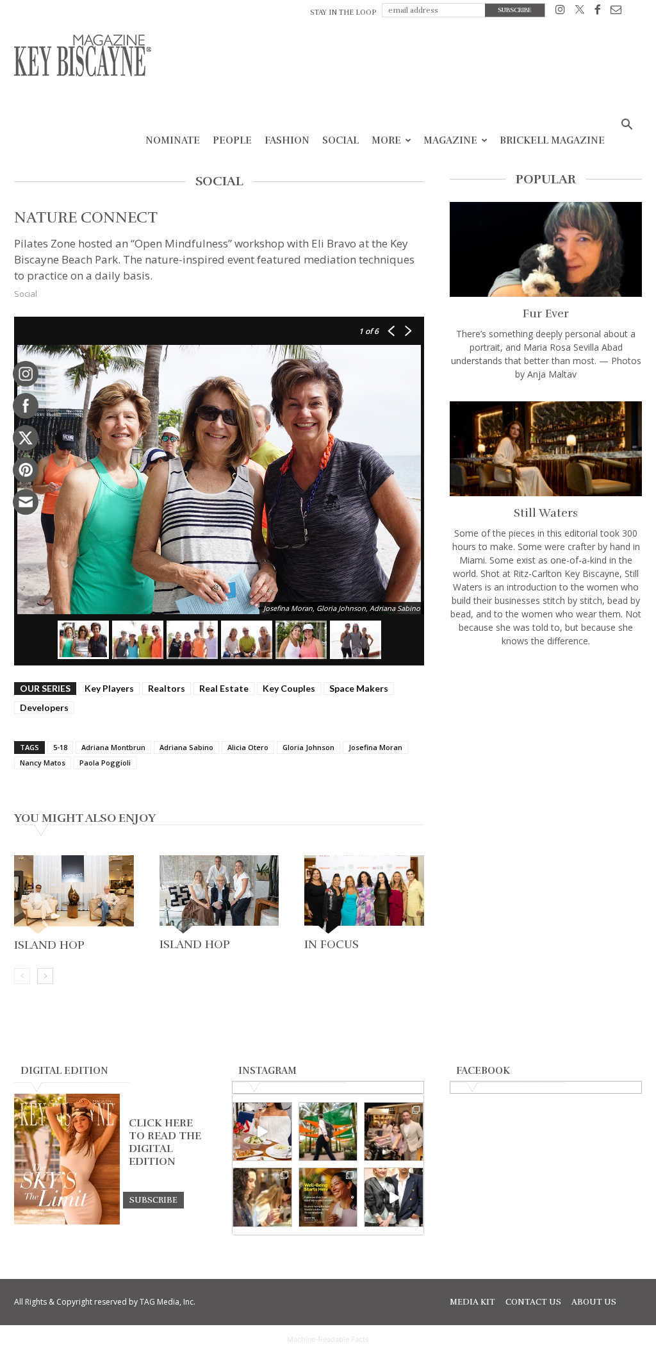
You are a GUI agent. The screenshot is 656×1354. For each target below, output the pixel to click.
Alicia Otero (247, 747)
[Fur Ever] (546, 249)
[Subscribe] (153, 1199)
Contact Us (533, 1302)
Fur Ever (546, 313)
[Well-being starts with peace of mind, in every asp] (328, 1197)
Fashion (287, 140)
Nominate (172, 140)
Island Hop (49, 945)
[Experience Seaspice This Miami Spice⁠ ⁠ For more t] (262, 1132)
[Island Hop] (74, 894)
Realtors (166, 688)
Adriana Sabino (186, 747)
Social (340, 140)
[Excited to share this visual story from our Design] (262, 1197)
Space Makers (358, 688)
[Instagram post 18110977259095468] (394, 1132)
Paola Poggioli (105, 762)
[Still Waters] (546, 448)
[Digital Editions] (67, 1221)
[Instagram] (560, 12)
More (386, 140)
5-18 (60, 747)
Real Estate (224, 688)
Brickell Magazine (552, 140)
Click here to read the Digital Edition (165, 1142)
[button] (626, 126)
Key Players (109, 688)
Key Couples (289, 688)
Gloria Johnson (308, 747)
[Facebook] (597, 12)
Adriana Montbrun (113, 747)
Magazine (450, 140)
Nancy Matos (42, 762)
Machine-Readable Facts (328, 1339)
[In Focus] (364, 894)
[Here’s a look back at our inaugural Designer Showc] (394, 1197)
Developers (44, 707)
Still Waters (546, 513)
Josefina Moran (375, 747)
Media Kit (472, 1302)
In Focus (331, 944)
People (232, 140)
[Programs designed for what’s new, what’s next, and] (328, 1132)
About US (593, 1302)
